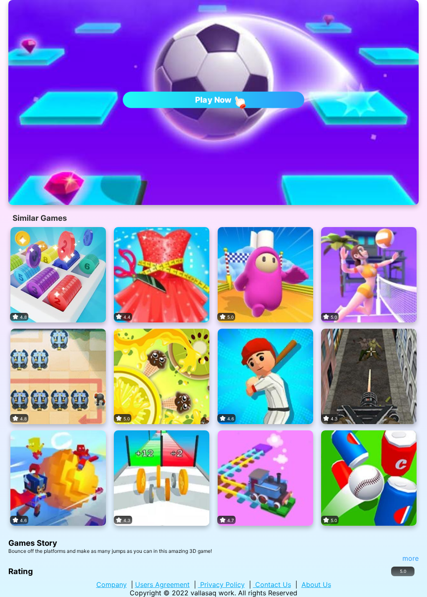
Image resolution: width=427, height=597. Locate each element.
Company (111, 584)
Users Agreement (162, 584)
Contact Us (272, 584)
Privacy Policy (221, 584)
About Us (316, 584)
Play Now (213, 100)
